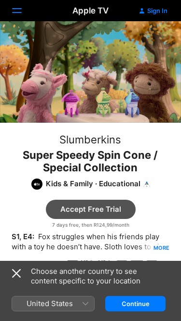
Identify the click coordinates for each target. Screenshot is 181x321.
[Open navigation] (22, 10)
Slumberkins (90, 139)
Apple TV (90, 10)
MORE (161, 247)
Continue (136, 304)
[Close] (16, 273)
